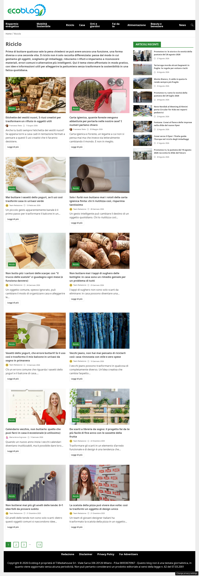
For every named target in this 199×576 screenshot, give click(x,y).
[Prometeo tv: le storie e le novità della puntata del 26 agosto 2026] (142, 55)
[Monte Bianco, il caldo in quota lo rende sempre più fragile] (142, 83)
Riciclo (70, 25)
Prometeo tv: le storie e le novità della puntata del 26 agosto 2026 (173, 53)
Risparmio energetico (12, 25)
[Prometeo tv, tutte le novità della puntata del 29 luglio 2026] (142, 97)
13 (39, 544)
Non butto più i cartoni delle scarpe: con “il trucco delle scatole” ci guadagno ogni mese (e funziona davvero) (34, 277)
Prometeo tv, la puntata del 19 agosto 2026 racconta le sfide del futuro (172, 151)
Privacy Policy (105, 554)
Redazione (67, 554)
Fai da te (116, 25)
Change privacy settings (186, 573)
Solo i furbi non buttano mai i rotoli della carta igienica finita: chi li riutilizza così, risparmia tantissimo (98, 201)
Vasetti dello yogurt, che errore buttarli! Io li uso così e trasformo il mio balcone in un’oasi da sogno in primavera (35, 356)
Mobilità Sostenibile (43, 25)
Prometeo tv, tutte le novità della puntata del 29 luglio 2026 (170, 94)
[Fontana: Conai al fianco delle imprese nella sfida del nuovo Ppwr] (142, 126)
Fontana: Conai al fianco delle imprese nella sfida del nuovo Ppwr (173, 124)
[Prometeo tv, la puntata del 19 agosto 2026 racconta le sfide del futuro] (142, 154)
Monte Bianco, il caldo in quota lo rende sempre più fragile (170, 80)
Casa (82, 25)
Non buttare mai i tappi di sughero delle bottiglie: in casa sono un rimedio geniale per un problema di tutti (97, 277)
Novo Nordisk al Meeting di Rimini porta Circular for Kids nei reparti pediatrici (171, 109)
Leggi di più (13, 146)
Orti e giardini (95, 25)
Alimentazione (136, 25)
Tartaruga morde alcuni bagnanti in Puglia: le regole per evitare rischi (171, 67)
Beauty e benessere (157, 25)
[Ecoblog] (27, 10)
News (182, 25)
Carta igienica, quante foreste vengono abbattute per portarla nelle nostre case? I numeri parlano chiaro (95, 121)
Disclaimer (85, 554)
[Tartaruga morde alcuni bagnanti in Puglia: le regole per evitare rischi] (142, 69)
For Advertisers (128, 554)
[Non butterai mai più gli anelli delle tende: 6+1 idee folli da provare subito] (36, 483)
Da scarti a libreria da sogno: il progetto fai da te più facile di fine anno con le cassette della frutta (99, 432)
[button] (192, 25)
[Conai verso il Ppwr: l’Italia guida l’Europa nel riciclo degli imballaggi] (142, 140)
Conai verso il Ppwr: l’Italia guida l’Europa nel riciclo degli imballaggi (171, 137)
